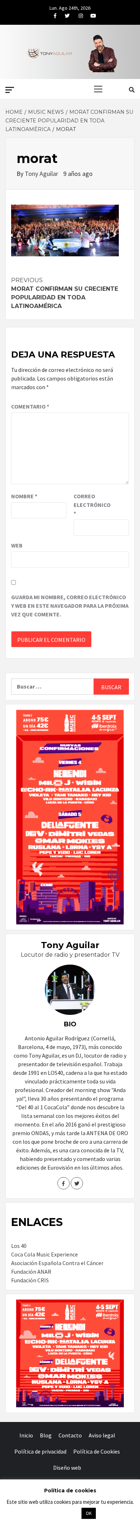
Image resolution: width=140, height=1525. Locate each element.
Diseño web (67, 1467)
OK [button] (89, 1513)
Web (17, 545)
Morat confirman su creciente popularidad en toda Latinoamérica (64, 293)
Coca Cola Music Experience (44, 1254)
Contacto (70, 1435)
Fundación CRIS (30, 1280)
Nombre (24, 496)
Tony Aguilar (42, 173)
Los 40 (19, 1245)
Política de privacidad (40, 1451)
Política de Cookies (96, 1451)
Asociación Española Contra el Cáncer (57, 1263)
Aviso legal (102, 1435)
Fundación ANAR (31, 1271)
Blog (46, 1435)
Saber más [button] (61, 1513)
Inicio (26, 1435)
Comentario (30, 406)
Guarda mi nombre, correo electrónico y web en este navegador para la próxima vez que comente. (70, 605)
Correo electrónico (91, 505)
